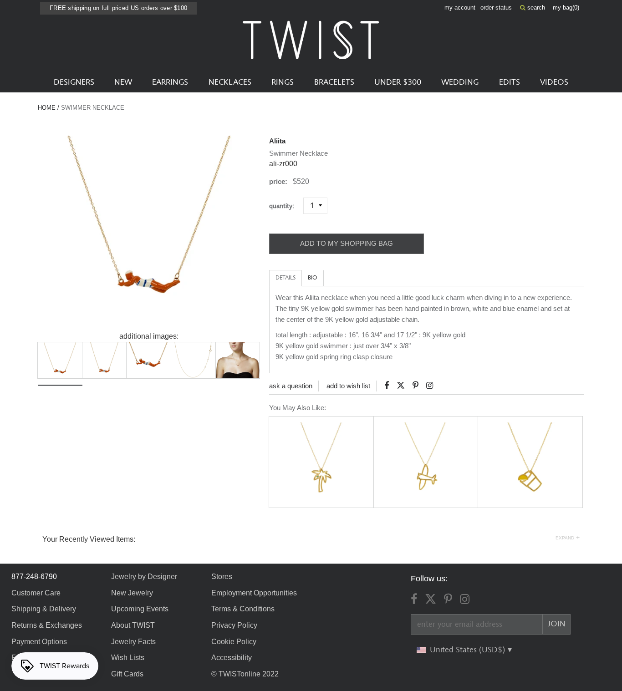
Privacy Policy (234, 625)
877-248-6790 (34, 576)
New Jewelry (132, 593)
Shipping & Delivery (43, 609)
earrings (170, 82)
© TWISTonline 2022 (245, 674)
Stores (221, 576)
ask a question (290, 386)
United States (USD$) (468, 650)
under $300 (397, 82)
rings (282, 82)
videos (554, 82)
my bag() (566, 7)
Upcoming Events (139, 609)
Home (47, 107)
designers (74, 82)
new (123, 82)
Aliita (277, 141)
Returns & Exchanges (46, 625)
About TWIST (133, 625)
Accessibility (231, 657)
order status (496, 7)
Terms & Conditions (243, 609)
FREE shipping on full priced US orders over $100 (118, 8)
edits (509, 82)
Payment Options (39, 641)
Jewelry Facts (133, 641)
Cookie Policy (233, 641)
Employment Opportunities (254, 593)
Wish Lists (127, 657)
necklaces (230, 82)
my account (459, 7)
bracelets (334, 82)
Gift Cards (127, 674)
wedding (460, 82)
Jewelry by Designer (144, 576)
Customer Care (36, 593)
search (535, 7)
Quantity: (285, 206)
